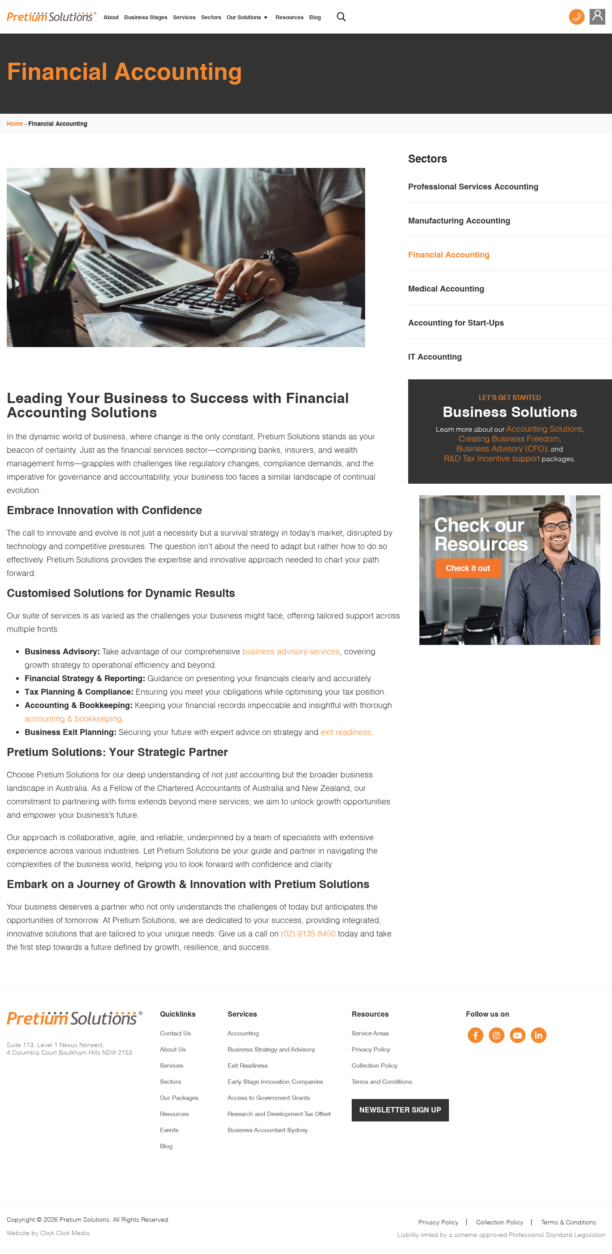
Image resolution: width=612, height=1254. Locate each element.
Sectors (211, 18)
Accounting (243, 1034)
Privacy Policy (371, 1050)
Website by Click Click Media (48, 1233)
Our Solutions (244, 18)
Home (15, 124)
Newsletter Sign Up (400, 1110)
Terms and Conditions (382, 1082)
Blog (315, 18)
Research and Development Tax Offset (279, 1114)
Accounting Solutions (544, 429)
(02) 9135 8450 (308, 933)
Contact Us (175, 1034)
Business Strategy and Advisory (271, 1050)
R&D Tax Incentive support (492, 458)
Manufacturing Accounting (459, 221)
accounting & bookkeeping (73, 718)
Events (169, 1131)
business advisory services (291, 651)
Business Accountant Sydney (268, 1131)
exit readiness (346, 732)
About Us (173, 1050)
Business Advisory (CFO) (502, 448)
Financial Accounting (449, 255)
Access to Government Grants (269, 1098)
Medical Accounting (446, 289)
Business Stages (146, 18)
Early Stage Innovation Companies (275, 1082)
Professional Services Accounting (473, 187)
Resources (290, 18)
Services (184, 18)
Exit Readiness (248, 1066)
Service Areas (370, 1034)
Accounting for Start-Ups (456, 323)
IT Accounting (435, 357)
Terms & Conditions (568, 1222)
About (111, 18)
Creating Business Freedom (509, 438)
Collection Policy (374, 1066)
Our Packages (179, 1098)
